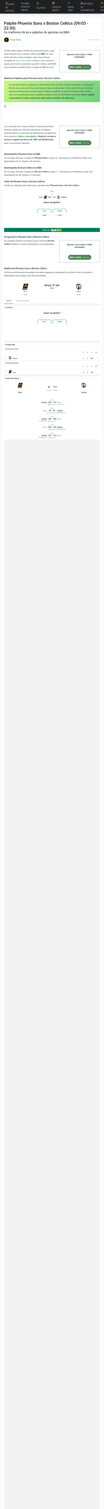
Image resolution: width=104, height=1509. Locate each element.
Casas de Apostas (9, 7)
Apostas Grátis (56, 9)
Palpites (41, 8)
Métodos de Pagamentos (87, 7)
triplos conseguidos (27, 136)
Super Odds (71, 9)
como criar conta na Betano (28, 60)
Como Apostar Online (25, 6)
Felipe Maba (15, 40)
